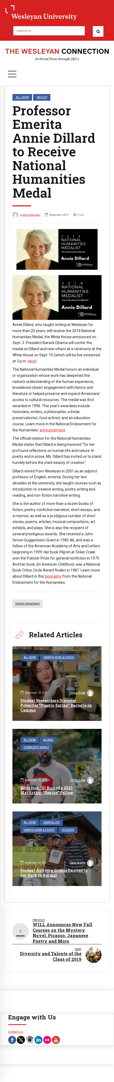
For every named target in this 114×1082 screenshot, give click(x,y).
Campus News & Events (58, 657)
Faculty (42, 97)
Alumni (48, 740)
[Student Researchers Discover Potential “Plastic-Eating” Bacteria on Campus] (57, 683)
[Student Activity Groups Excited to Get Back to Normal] (57, 848)
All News (22, 97)
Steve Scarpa (77, 862)
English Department (27, 603)
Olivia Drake (77, 693)
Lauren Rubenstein (30, 214)
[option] (57, 249)
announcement (52, 430)
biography (53, 576)
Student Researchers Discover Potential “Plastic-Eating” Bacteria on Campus (56, 705)
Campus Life (51, 822)
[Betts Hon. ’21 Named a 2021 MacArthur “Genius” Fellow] (57, 766)
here (31, 361)
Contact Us (15, 1032)
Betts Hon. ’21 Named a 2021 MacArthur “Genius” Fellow (46, 790)
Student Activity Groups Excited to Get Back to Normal (53, 873)
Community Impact (36, 747)
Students (68, 830)
